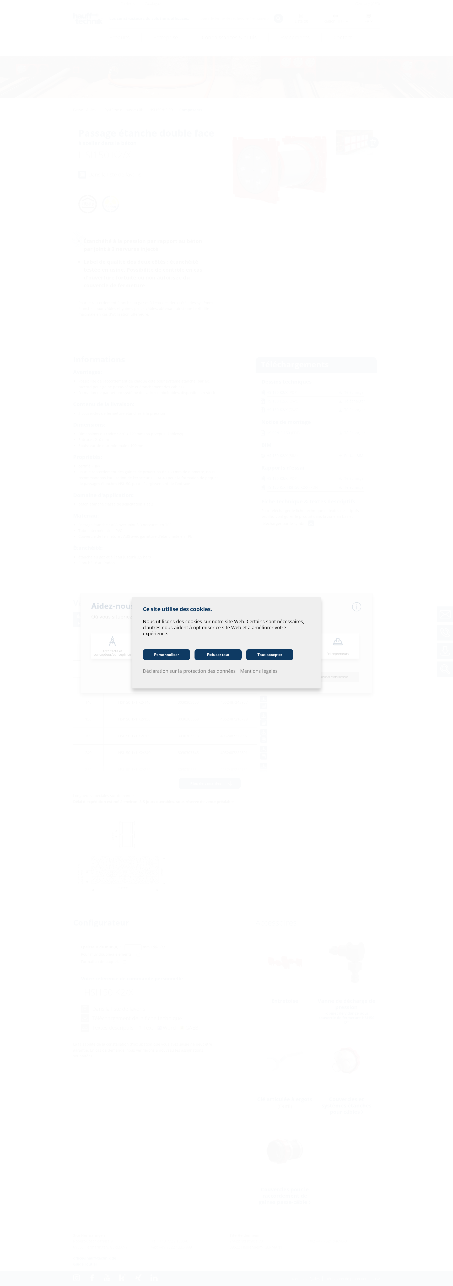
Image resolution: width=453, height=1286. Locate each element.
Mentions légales (259, 671)
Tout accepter (269, 655)
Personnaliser (166, 655)
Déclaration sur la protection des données (189, 671)
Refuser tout (218, 655)
